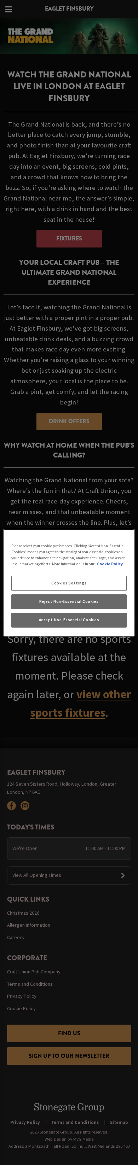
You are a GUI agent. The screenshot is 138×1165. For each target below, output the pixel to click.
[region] (69, 582)
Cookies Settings (69, 583)
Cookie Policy (110, 563)
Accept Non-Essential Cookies (69, 619)
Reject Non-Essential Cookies (69, 601)
